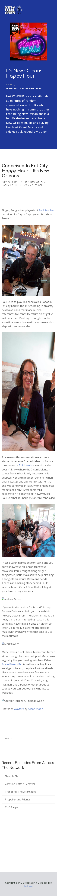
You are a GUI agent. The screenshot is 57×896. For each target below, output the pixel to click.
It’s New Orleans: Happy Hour (24, 73)
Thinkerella (25, 465)
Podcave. (28, 886)
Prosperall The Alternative (20, 791)
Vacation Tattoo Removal (20, 784)
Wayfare (19, 709)
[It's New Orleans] (13, 7)
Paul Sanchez (46, 210)
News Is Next (13, 776)
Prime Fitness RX (11, 664)
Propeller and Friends (17, 799)
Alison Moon (35, 709)
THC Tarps (11, 807)
